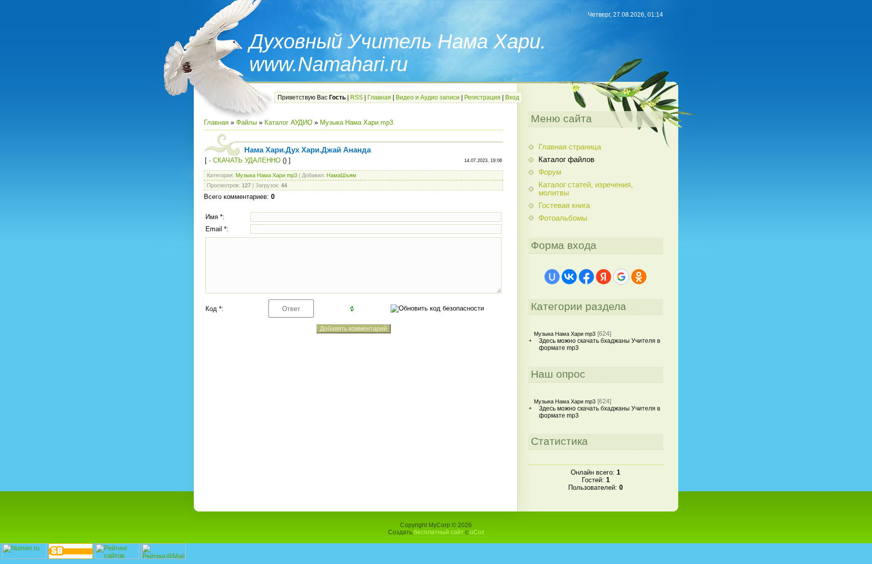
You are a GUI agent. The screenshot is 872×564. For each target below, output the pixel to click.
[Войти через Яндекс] (603, 276)
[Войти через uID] (552, 276)
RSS (356, 97)
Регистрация (482, 97)
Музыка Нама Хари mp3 (356, 122)
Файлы (246, 122)
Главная (379, 97)
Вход (512, 97)
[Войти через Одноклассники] (638, 276)
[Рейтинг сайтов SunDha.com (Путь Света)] (70, 556)
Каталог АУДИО (288, 122)
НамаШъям (341, 175)
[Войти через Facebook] (586, 276)
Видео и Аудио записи (428, 97)
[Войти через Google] (621, 277)
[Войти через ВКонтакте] (569, 276)
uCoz (477, 532)
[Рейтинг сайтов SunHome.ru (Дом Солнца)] (117, 556)
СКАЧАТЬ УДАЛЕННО (247, 160)
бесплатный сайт (439, 532)
